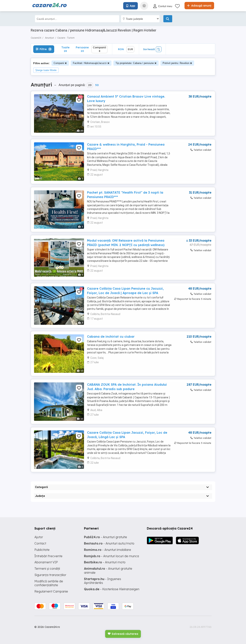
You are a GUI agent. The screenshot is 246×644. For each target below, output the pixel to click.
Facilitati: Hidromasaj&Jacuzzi (90, 63)
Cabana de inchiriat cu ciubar (111, 336)
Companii (59, 63)
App (132, 5)
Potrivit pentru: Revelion (176, 63)
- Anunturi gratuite (105, 537)
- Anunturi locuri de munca (111, 556)
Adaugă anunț (200, 5)
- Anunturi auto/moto (109, 543)
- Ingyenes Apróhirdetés (102, 581)
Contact (40, 543)
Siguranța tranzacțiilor (50, 575)
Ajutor (38, 537)
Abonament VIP (46, 562)
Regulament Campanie (51, 591)
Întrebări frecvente (48, 556)
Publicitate (42, 550)
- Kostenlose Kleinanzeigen (111, 589)
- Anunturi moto (104, 562)
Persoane (82, 49)
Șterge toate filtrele (46, 70)
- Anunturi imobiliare (107, 550)
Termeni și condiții (47, 568)
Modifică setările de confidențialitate (48, 583)
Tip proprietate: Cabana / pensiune (135, 63)
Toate (65, 49)
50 (97, 85)
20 (89, 85)
